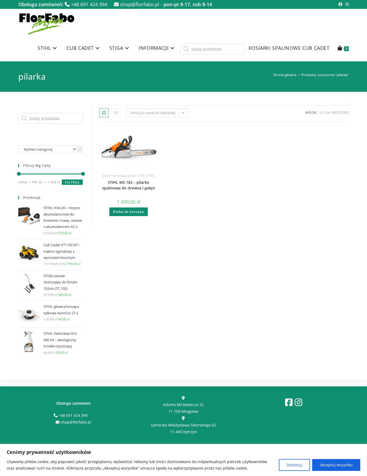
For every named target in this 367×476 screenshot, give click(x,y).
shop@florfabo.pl (139, 4)
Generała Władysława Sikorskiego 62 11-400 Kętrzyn (183, 428)
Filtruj (72, 182)
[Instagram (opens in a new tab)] (346, 4)
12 (321, 112)
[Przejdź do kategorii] (80, 149)
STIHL (150, 175)
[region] (183, 460)
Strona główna (284, 74)
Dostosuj (294, 464)
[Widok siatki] (104, 112)
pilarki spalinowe (114, 175)
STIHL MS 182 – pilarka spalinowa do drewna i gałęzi (128, 185)
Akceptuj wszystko (336, 464)
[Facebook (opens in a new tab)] (340, 4)
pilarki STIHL (136, 175)
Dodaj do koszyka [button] (128, 211)
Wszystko (340, 112)
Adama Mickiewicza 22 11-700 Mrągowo (183, 408)
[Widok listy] (115, 112)
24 (327, 112)
